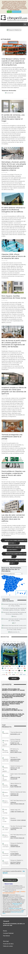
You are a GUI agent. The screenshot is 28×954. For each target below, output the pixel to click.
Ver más (14, 678)
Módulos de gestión (15, 768)
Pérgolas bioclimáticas (15, 751)
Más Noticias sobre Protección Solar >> (16, 562)
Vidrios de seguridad (14, 794)
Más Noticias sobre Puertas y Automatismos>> (16, 548)
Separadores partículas (15, 760)
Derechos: (16, 904)
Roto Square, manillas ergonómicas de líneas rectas (12, 709)
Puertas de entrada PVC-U (16, 743)
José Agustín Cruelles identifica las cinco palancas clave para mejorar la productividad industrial (13, 703)
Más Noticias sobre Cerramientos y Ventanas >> (16, 542)
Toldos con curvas (18, 820)
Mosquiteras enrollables (15, 863)
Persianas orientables (15, 846)
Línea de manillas (17, 811)
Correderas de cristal (16, 828)
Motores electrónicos (15, 786)
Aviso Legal (16, 891)
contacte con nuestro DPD (15, 908)
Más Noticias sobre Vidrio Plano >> (16, 555)
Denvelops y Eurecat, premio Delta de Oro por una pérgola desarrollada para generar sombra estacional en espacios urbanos (14, 166)
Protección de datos (8, 943)
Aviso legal (6, 941)
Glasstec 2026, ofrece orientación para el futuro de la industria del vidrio (14, 256)
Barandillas (15, 734)
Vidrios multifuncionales (17, 803)
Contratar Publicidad (8, 933)
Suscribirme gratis (10, 880)
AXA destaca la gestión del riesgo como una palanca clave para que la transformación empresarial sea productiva (13, 695)
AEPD (22, 910)
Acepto (9, 11)
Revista (5, 931)
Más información (16, 11)
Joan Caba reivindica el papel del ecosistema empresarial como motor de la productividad (13, 715)
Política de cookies (8, 946)
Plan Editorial (6, 935)
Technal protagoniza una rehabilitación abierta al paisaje (12, 437)
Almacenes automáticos (15, 854)
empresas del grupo (17, 903)
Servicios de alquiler (15, 778)
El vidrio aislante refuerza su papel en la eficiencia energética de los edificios (13, 210)
